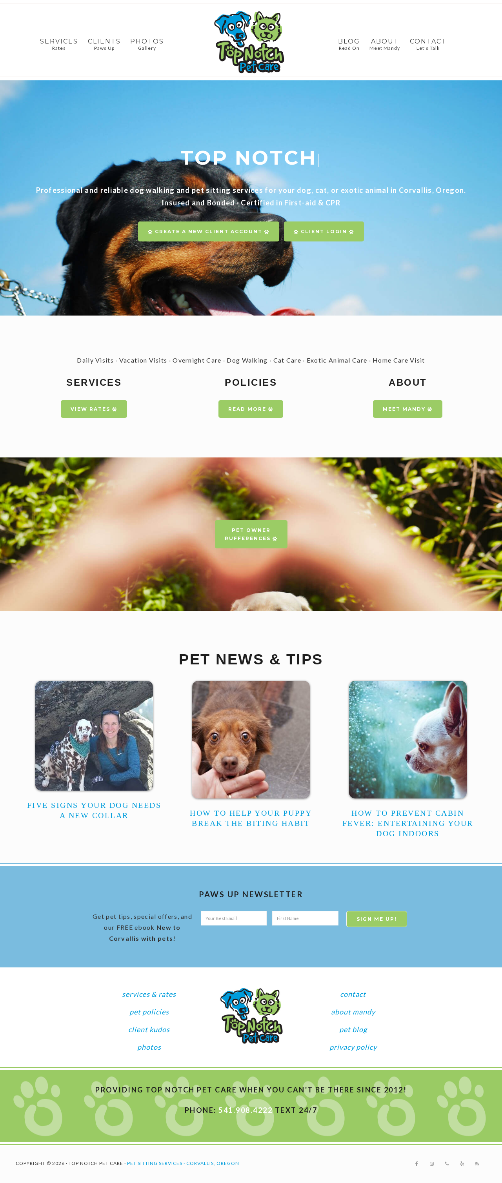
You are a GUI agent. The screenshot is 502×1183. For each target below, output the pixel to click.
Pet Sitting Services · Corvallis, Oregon (183, 1163)
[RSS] (477, 1164)
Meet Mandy (405, 409)
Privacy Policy (353, 1047)
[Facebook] (417, 1164)
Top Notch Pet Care (251, 42)
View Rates (91, 409)
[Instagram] (432, 1164)
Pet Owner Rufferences (249, 534)
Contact (353, 994)
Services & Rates (149, 994)
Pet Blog (353, 1029)
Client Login (324, 231)
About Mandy (353, 1011)
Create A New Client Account (208, 231)
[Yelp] (462, 1164)
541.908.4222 (245, 1110)
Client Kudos (149, 1029)
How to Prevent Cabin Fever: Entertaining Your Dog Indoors (407, 823)
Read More (248, 409)
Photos (149, 1047)
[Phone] (447, 1164)
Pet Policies (149, 1011)
